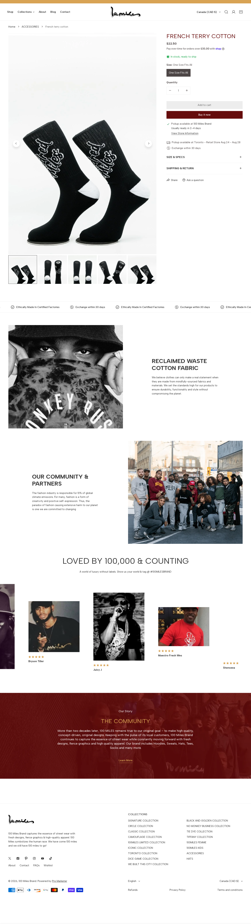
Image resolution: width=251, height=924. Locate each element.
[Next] (148, 143)
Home (11, 26)
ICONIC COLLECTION (140, 847)
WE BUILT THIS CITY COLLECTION (148, 864)
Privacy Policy (178, 889)
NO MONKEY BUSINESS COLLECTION (208, 826)
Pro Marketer (59, 881)
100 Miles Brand (27, 881)
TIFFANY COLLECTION (200, 837)
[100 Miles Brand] (126, 12)
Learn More (126, 760)
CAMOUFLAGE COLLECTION (145, 837)
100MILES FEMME (196, 842)
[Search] (226, 12)
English (132, 881)
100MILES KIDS (195, 847)
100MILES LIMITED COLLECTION (146, 842)
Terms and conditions (230, 889)
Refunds (133, 889)
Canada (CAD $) (207, 12)
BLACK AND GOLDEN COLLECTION (207, 820)
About (12, 865)
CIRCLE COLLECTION (140, 826)
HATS (190, 858)
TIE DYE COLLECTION (199, 831)
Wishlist (48, 865)
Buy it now (204, 114)
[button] (241, 12)
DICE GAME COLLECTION (143, 858)
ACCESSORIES (30, 26)
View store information (184, 133)
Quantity (171, 82)
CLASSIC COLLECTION (141, 831)
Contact (24, 865)
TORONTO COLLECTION (142, 853)
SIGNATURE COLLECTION (143, 820)
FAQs (36, 865)
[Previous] (16, 143)
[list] (82, 143)
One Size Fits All (178, 72)
